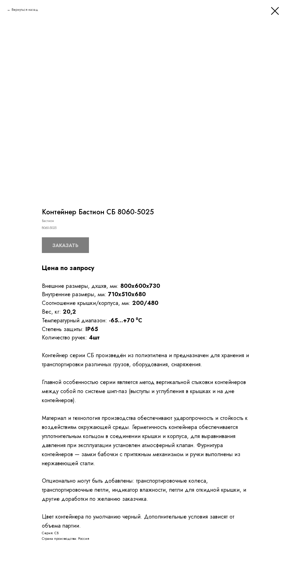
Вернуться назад (25, 9)
